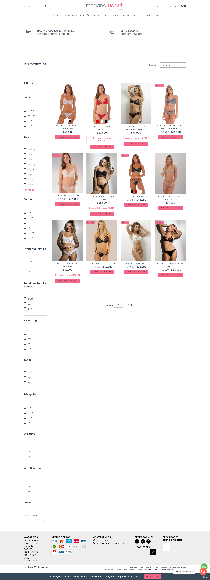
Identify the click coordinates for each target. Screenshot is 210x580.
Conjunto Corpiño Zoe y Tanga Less (67, 127)
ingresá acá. (153, 570)
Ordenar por (154, 65)
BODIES (98, 15)
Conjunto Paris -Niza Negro (102, 263)
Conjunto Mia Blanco (136, 263)
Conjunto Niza (136, 196)
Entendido (152, 576)
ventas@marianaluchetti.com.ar (112, 543)
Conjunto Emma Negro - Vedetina (102, 197)
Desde (26, 515)
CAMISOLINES (54, 15)
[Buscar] (46, 6)
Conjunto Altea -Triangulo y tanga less (101, 127)
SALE (140, 15)
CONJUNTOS (70, 15)
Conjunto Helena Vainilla (68, 195)
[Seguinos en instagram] (137, 541)
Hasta (35, 515)
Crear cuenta (159, 6)
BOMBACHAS (111, 15)
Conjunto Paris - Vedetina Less (170, 264)
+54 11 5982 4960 (105, 540)
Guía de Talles (154, 15)
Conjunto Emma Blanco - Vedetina (67, 264)
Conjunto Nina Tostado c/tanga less (170, 197)
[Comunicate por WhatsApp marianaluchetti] (204, 566)
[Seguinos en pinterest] (148, 541)
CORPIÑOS (85, 15)
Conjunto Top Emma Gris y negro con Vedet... (170, 127)
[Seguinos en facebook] (143, 541)
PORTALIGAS (128, 15)
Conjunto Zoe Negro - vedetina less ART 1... (136, 127)
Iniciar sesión (172, 6)
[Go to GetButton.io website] (203, 577)
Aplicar (45, 520)
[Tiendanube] (36, 568)
